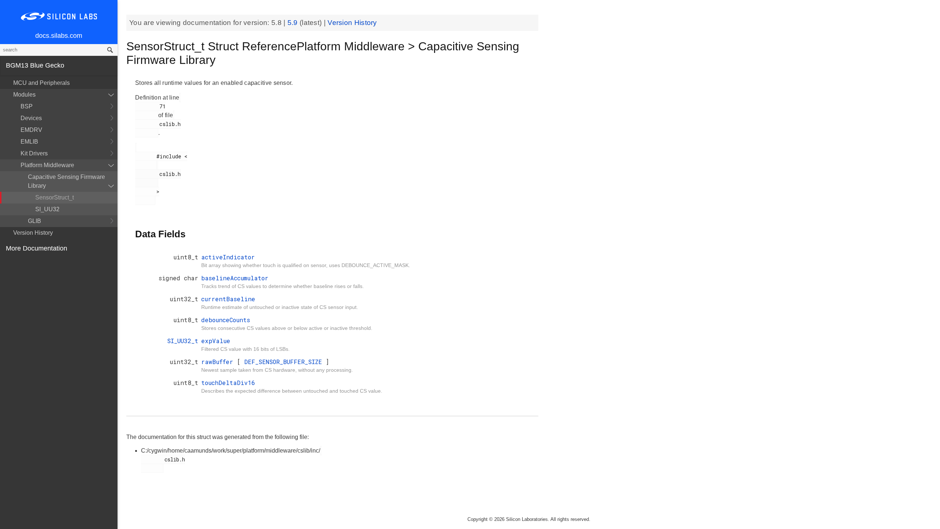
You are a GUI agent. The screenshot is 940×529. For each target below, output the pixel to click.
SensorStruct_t (54, 197)
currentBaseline (228, 299)
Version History (33, 233)
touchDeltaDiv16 (228, 382)
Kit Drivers (34, 153)
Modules (24, 94)
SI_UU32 (47, 209)
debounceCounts (225, 320)
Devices (31, 118)
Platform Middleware (47, 165)
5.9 (294, 22)
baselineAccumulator (234, 278)
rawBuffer (219, 362)
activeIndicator (228, 257)
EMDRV (31, 130)
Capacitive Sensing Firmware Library (66, 181)
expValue (215, 341)
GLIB (34, 221)
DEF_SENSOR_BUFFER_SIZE (285, 362)
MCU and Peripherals (41, 83)
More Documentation (36, 248)
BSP (27, 106)
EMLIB (29, 141)
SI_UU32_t (182, 341)
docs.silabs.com (58, 35)
